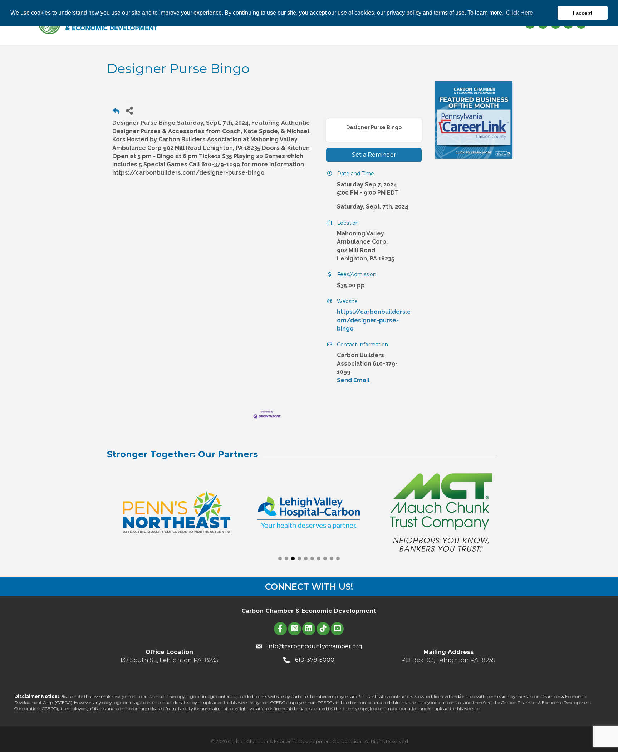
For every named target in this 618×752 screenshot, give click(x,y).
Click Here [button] (519, 13)
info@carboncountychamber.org (315, 646)
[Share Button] (129, 110)
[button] (280, 558)
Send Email (353, 380)
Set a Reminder (374, 154)
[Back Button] (116, 112)
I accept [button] (582, 13)
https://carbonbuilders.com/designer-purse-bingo (374, 320)
